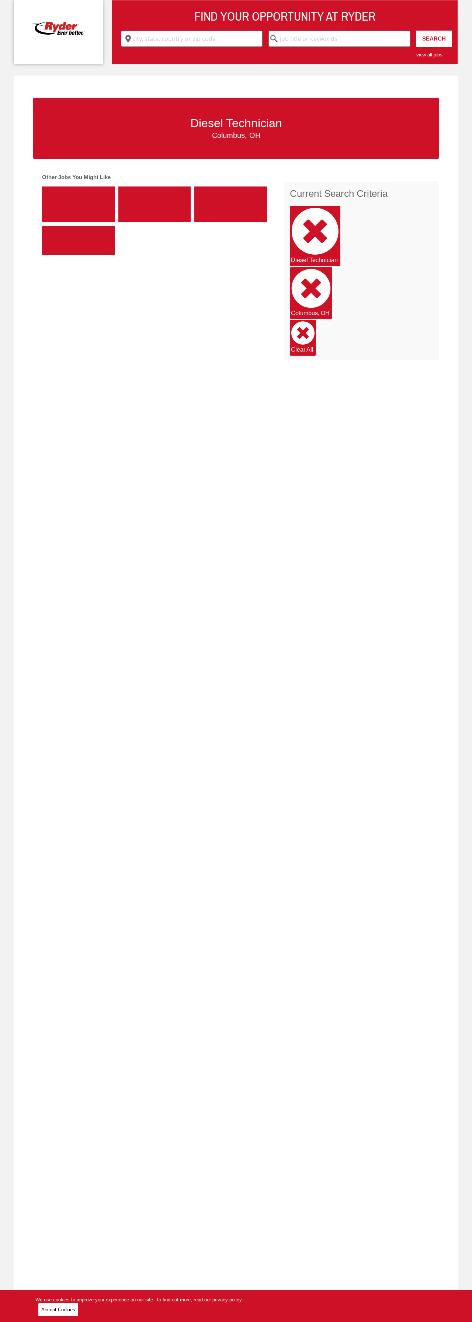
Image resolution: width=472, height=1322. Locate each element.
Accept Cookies (58, 1309)
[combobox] (192, 39)
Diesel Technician (314, 260)
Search (434, 38)
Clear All (302, 349)
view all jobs (429, 54)
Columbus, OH (310, 313)
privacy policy (227, 1299)
